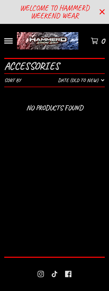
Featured (45, 94)
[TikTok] (54, 274)
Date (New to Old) (57, 143)
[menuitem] (54, 80)
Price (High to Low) (59, 172)
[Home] (47, 41)
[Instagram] (40, 274)
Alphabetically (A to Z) (65, 124)
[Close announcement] (102, 12)
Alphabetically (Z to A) (65, 133)
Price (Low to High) (59, 163)
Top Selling (48, 114)
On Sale (42, 104)
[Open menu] (8, 41)
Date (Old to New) (57, 153)
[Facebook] (68, 274)
